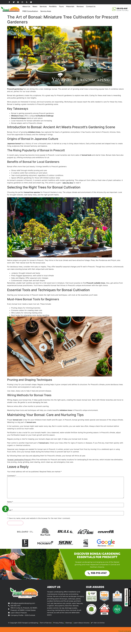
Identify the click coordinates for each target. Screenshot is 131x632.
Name (10, 502)
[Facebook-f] (9, 2)
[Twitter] (13, 2)
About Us (26, 7)
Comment (11, 475)
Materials (70, 7)
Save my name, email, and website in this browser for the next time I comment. (39, 518)
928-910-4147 (122, 9)
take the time (68, 183)
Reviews (80, 7)
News (35, 7)
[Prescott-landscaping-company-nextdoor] (31, 2)
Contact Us (90, 7)
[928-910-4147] (114, 9)
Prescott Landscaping (125, 631)
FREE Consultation (30, 11)
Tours (61, 7)
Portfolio (53, 7)
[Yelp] (27, 2)
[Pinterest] (18, 2)
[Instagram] (22, 2)
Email (10, 510)
